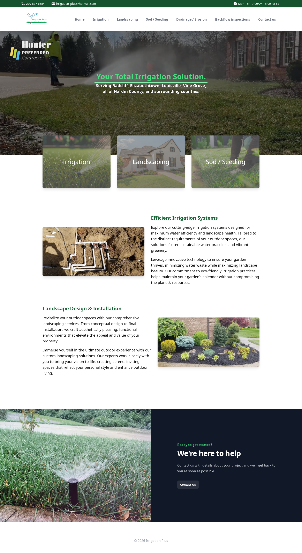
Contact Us (188, 484)
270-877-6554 (35, 4)
